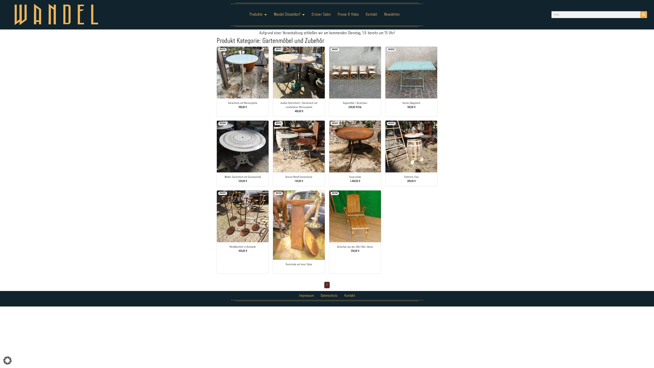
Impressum (306, 295)
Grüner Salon (321, 14)
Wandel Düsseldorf (287, 14)
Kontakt (371, 14)
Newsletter (392, 14)
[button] (7, 360)
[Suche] (643, 14)
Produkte (256, 14)
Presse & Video (348, 14)
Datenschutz (329, 295)
